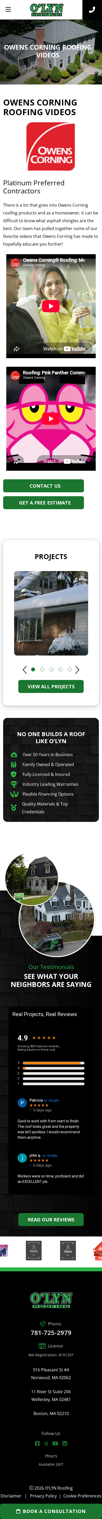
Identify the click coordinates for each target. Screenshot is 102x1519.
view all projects (51, 686)
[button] (76, 670)
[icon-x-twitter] (46, 1444)
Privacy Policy (43, 1496)
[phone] (92, 9)
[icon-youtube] (55, 1444)
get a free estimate (45, 503)
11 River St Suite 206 (51, 1395)
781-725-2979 (51, 1332)
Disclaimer (11, 1496)
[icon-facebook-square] (37, 1444)
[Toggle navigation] (8, 9)
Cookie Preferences (82, 1496)
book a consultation (54, 1511)
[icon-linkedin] (65, 1444)
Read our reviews (51, 1219)
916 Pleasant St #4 (51, 1373)
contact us (45, 486)
